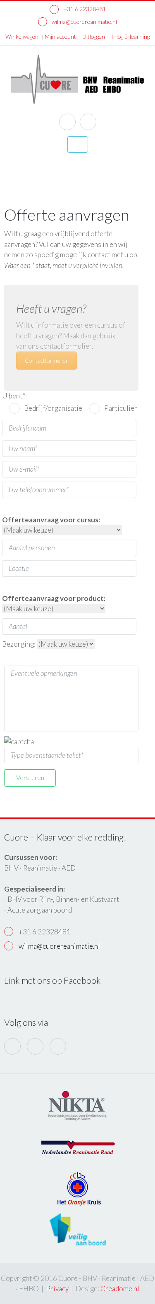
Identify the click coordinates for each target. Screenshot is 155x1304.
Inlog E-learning (130, 36)
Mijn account (60, 36)
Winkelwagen (21, 36)
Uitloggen (93, 36)
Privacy (57, 1288)
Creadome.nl (119, 1288)
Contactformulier (46, 360)
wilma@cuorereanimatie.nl (83, 21)
